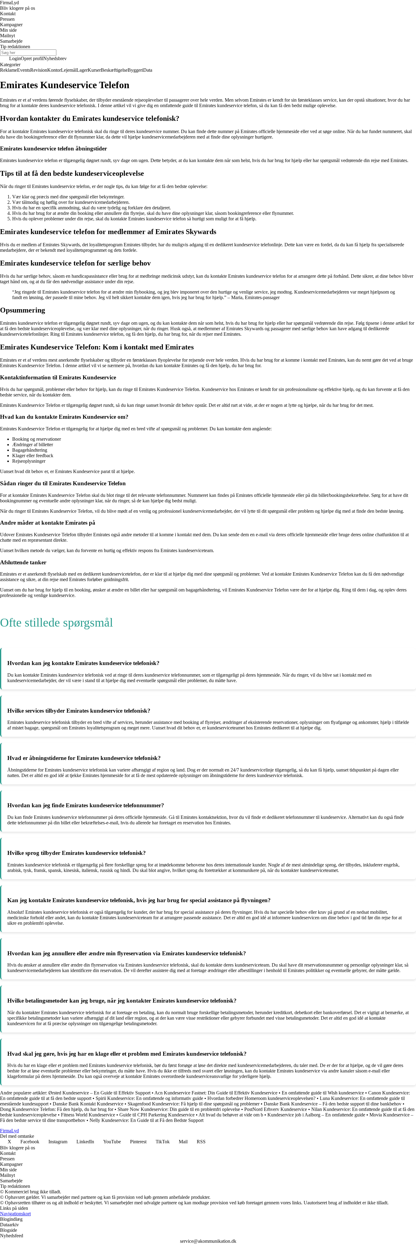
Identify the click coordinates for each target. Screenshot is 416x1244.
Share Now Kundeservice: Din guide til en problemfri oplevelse (179, 1109)
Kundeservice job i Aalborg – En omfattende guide (316, 1114)
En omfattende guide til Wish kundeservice (323, 1092)
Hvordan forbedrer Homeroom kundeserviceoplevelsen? (261, 1098)
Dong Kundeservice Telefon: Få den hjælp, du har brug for (56, 1109)
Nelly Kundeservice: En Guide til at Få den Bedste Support (146, 1120)
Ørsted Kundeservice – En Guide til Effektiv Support (99, 1092)
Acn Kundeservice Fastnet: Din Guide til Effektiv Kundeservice (215, 1092)
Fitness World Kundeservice (88, 1114)
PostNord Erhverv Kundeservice (275, 1109)
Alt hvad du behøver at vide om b (231, 1114)
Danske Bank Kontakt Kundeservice (88, 1103)
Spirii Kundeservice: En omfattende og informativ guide (149, 1098)
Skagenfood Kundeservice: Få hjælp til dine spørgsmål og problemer (193, 1103)
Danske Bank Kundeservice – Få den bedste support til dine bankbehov (332, 1103)
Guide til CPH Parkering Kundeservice (157, 1114)
